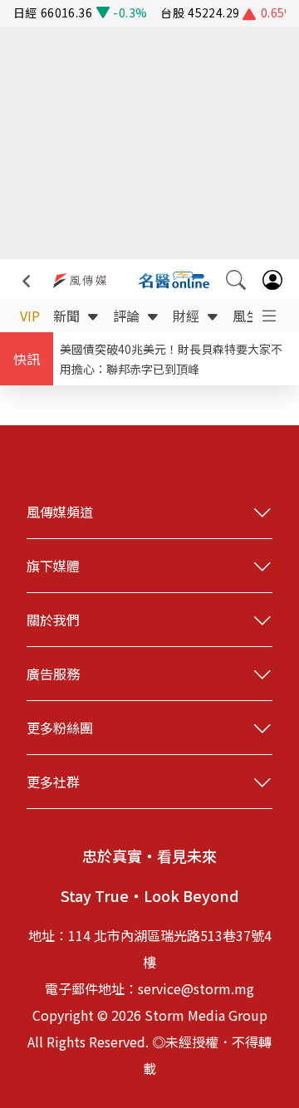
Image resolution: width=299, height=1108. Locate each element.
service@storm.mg (196, 988)
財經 (186, 316)
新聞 (66, 316)
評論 (126, 316)
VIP (30, 316)
